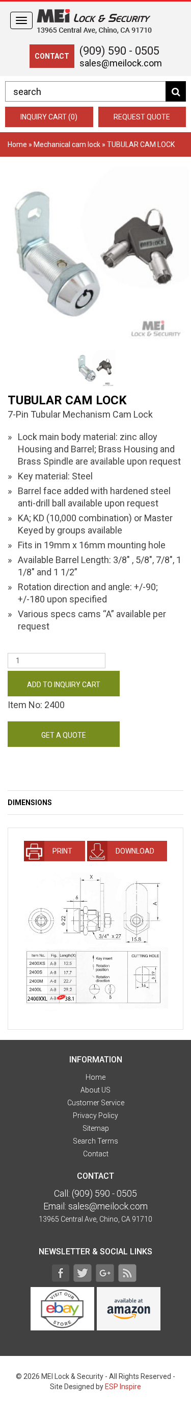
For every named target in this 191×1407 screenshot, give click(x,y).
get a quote (63, 735)
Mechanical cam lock (67, 144)
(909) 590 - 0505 (119, 50)
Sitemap (96, 1128)
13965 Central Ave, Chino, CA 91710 (95, 1219)
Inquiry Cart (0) (48, 117)
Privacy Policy (95, 1115)
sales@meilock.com (120, 63)
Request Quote (142, 117)
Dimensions (30, 802)
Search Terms (95, 1141)
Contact (95, 1154)
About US (95, 1090)
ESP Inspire (123, 1386)
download (133, 851)
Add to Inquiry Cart (63, 685)
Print (60, 851)
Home (17, 144)
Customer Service (95, 1103)
